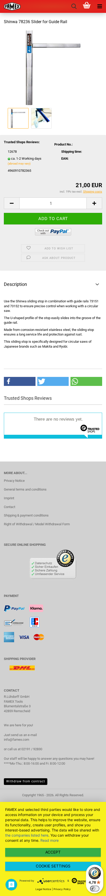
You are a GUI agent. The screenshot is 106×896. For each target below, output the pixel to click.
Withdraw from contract (25, 781)
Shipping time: (71, 151)
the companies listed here (26, 835)
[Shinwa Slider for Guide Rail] (53, 68)
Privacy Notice (14, 481)
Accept (53, 852)
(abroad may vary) (19, 163)
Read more (49, 840)
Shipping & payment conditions (26, 515)
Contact (9, 507)
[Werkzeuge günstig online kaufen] (10, 6)
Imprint (9, 498)
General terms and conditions (25, 489)
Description (15, 284)
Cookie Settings (53, 866)
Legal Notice (43, 889)
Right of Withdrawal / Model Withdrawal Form (37, 524)
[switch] (94, 888)
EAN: (65, 158)
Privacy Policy (62, 889)
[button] (20, 381)
